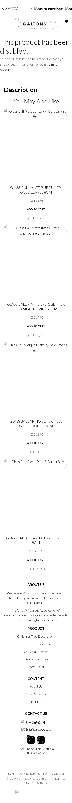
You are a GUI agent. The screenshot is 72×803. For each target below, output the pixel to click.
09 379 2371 (38, 722)
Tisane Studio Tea (36, 659)
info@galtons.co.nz (38, 729)
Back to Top (26, 773)
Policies (36, 701)
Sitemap (43, 773)
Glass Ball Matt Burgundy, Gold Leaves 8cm (36, 189)
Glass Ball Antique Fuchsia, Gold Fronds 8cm (36, 423)
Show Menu (6, 22)
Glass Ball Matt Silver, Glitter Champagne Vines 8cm (36, 306)
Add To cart (36, 209)
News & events (36, 694)
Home (11, 773)
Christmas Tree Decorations (36, 636)
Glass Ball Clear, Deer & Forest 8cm (36, 540)
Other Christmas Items (36, 644)
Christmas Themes (36, 651)
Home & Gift (36, 667)
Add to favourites (62, 114)
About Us (36, 686)
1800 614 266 (36, 753)
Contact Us (60, 773)
